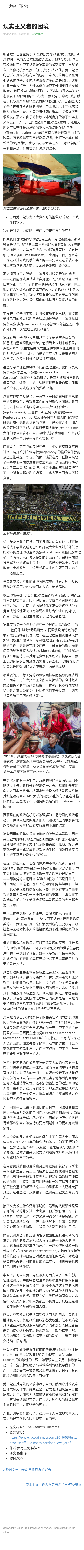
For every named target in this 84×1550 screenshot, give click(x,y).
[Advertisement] (42, 1503)
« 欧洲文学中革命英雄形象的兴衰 (27, 1470)
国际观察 (37, 34)
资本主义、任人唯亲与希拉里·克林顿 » (53, 1484)
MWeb (47, 1527)
